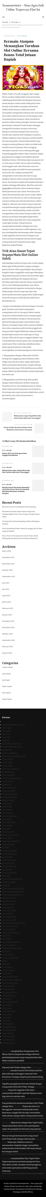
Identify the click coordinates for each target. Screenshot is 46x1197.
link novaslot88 (8, 791)
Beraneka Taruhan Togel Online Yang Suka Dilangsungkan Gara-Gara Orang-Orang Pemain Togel (21, 514)
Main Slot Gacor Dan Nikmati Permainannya (19, 507)
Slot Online (22, 36)
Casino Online (7, 667)
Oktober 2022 (7, 634)
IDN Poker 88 (7, 781)
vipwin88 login (8, 844)
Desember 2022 (8, 621)
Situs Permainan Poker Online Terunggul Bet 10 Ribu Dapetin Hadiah (22, 530)
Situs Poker (7, 728)
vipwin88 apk (7, 1033)
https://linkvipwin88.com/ (13, 891)
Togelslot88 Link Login (11, 747)
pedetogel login (8, 1011)
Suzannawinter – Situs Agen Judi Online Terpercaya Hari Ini (23, 7)
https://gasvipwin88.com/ (12, 895)
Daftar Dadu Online (10, 835)
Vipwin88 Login (9, 995)
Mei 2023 (5, 589)
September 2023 (8, 576)
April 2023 (6, 596)
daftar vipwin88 (8, 882)
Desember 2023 (8, 557)
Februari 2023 (7, 608)
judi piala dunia (8, 1039)
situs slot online (8, 901)
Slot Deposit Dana (9, 992)
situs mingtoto (8, 986)
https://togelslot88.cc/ (11, 841)
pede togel (6, 828)
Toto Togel (6, 935)
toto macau (7, 998)
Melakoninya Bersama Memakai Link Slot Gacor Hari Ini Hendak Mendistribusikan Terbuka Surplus (16, 490)
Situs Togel (6, 939)
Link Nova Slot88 (9, 850)
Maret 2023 (6, 602)
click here (6, 731)
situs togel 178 (8, 954)
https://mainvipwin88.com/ (13, 888)
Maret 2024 (6, 551)
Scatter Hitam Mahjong (12, 980)
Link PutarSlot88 (9, 860)
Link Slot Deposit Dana (11, 778)
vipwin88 (6, 188)
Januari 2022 (7, 653)
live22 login (7, 967)
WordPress (29, 1192)
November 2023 (8, 564)
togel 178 (6, 734)
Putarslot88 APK (9, 1027)
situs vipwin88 (8, 989)
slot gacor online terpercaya (13, 923)
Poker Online (7, 686)
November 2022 (8, 627)
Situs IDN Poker (8, 822)
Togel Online (7, 699)
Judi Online (6, 674)
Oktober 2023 (7, 570)
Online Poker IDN (9, 797)
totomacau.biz (8, 907)
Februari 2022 (7, 647)
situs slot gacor (8, 904)
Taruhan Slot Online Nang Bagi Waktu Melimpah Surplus (20, 522)
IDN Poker (17, 1106)
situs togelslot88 (9, 920)
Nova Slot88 (7, 857)
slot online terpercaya (11, 942)
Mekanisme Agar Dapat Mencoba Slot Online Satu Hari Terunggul (16, 471)
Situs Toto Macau (9, 945)
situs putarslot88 (9, 917)
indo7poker (7, 819)
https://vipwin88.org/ (10, 769)
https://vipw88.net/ (10, 753)
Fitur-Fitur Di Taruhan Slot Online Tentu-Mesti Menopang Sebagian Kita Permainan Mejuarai (20, 537)
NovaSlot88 (7, 869)
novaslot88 (7, 750)
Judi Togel (6, 680)
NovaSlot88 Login (9, 854)
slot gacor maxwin (10, 926)
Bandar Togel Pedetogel (12, 948)
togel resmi (7, 1008)
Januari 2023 (7, 615)
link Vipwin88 (8, 1024)
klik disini (6, 951)
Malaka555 (6, 784)
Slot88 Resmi (7, 772)
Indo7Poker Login (9, 816)
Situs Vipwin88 (8, 775)
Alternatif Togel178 (10, 1002)
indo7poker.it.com (9, 983)
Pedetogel (6, 1051)
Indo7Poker (7, 803)
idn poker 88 (7, 913)
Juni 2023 (5, 583)
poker (4, 961)
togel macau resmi (10, 794)
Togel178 (6, 847)
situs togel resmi (9, 898)
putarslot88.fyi (8, 863)
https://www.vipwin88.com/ (13, 725)
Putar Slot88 (7, 759)
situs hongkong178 (10, 958)
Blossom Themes (35, 1189)
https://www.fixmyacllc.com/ (14, 756)
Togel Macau (7, 810)
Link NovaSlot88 (9, 866)
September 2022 (8, 640)
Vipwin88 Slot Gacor (10, 932)
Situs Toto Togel (8, 787)
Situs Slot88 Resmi (10, 976)
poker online (7, 813)
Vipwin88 (6, 876)
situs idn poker (8, 800)
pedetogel (6, 1017)
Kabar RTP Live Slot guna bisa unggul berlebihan (14, 454)
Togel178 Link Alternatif (12, 879)
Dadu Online (7, 825)
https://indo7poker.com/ (12, 743)
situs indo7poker (9, 910)
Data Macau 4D (8, 832)
